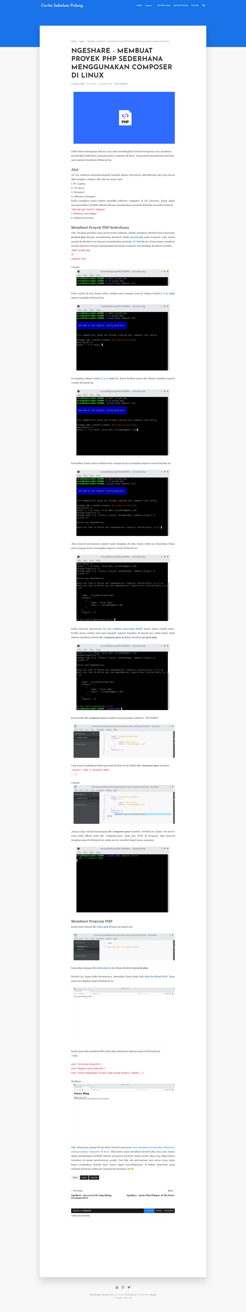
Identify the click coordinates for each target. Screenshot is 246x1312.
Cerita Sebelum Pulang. (62, 6)
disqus (159, 1210)
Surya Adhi (79, 84)
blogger (149, 1210)
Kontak (195, 5)
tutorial (90, 41)
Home (139, 5)
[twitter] (129, 1287)
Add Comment (120, 84)
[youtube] (117, 1287)
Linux (81, 41)
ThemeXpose (130, 1295)
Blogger (153, 1295)
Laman (148, 6)
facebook (169, 1210)
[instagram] (123, 1287)
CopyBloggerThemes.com (101, 1295)
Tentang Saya (163, 5)
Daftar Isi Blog (181, 5)
